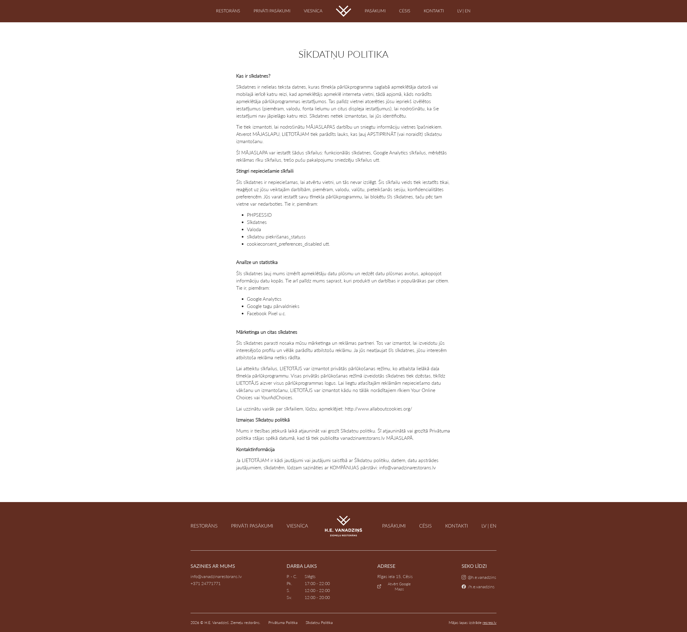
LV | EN (463, 11)
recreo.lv (489, 622)
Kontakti (434, 11)
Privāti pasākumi (272, 11)
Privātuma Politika (283, 622)
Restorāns (228, 11)
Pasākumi (375, 11)
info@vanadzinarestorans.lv (216, 576)
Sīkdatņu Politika (319, 622)
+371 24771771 (206, 583)
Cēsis (404, 11)
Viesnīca (313, 11)
